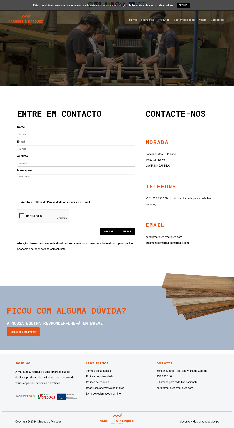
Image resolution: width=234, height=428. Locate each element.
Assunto (22, 156)
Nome (21, 127)
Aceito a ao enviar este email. (55, 202)
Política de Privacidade (48, 202)
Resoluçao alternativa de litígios (105, 388)
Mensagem (24, 170)
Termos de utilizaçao (98, 370)
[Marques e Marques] (26, 22)
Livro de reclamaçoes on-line (103, 393)
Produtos (164, 19)
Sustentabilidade (184, 19)
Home (133, 19)
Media (202, 19)
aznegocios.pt (210, 421)
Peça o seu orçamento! (23, 331)
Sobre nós (147, 19)
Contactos (217, 19)
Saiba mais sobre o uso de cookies (151, 5)
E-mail (21, 141)
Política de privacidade (99, 376)
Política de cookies (97, 382)
